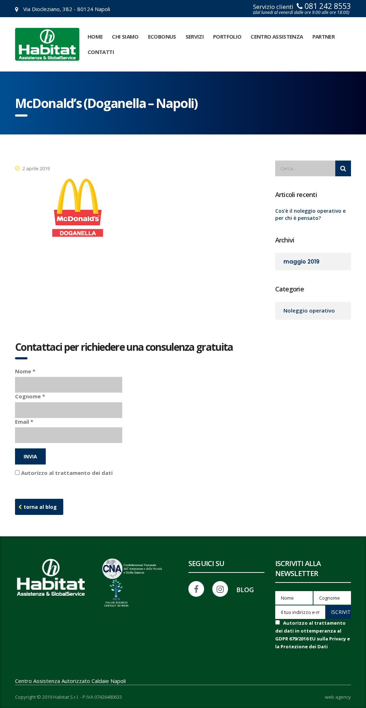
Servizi (195, 36)
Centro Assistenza (277, 36)
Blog (245, 589)
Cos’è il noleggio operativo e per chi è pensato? (310, 214)
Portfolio (227, 36)
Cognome (30, 396)
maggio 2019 (301, 261)
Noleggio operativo (309, 310)
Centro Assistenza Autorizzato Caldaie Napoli (70, 680)
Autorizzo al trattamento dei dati (168, 472)
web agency (338, 697)
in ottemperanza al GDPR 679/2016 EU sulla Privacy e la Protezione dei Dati (214, 472)
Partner (323, 36)
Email (24, 421)
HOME (95, 36)
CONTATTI (101, 51)
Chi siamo (125, 36)
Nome (25, 371)
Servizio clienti (302, 9)
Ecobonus (162, 36)
